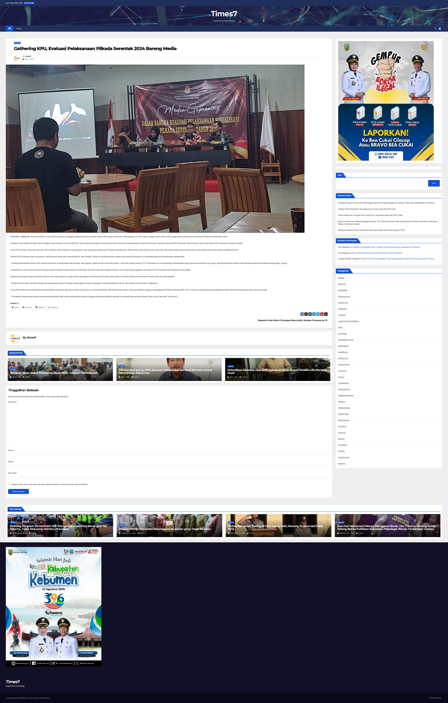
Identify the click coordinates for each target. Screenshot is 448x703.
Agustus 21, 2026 (128, 533)
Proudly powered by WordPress (17, 698)
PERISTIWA (343, 414)
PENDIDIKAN (344, 408)
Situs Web (12, 473)
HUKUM (341, 315)
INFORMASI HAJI (346, 340)
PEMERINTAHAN (346, 396)
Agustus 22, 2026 (19, 533)
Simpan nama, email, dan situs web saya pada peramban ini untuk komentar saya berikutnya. (49, 484)
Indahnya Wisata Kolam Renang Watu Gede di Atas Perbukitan (376, 253)
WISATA (341, 464)
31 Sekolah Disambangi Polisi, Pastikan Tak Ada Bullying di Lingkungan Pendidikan (385, 247)
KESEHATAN (344, 365)
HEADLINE (343, 303)
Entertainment (344, 297)
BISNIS (341, 278)
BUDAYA (342, 284)
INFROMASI (343, 346)
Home (19, 29)
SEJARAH (342, 445)
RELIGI (341, 439)
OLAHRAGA (343, 383)
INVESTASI (343, 359)
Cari (340, 175)
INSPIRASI (343, 352)
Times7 (224, 13)
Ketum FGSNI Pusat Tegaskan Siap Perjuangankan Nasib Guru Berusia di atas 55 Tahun (397, 259)
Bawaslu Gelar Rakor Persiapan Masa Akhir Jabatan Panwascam (291, 320)
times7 (28, 56)
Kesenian (342, 371)
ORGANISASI (344, 390)
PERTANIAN (343, 420)
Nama (11, 450)
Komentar (12, 402)
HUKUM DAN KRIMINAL (349, 321)
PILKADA (17, 43)
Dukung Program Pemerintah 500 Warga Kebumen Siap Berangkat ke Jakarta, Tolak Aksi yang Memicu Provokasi (386, 203)
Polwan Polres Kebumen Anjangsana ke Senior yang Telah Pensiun (367, 209)
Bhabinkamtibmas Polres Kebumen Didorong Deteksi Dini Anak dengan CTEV (371, 230)
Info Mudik (342, 334)
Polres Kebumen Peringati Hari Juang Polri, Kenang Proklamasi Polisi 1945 (370, 215)
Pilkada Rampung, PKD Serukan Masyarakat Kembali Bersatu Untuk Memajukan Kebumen (165, 371)
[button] (436, 29)
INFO (340, 328)
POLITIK (341, 433)
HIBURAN (342, 309)
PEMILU (341, 402)
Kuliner (341, 377)
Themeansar (46, 698)
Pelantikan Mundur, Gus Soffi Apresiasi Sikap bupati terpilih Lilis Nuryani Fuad (277, 371)
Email (11, 462)
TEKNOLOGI (343, 458)
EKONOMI (342, 291)
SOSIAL (341, 451)
